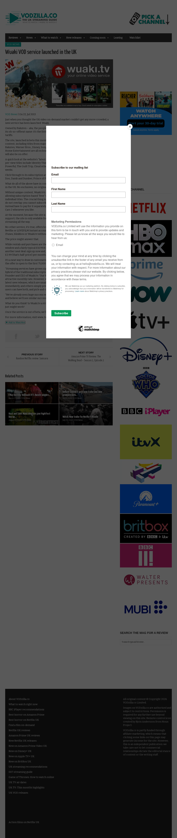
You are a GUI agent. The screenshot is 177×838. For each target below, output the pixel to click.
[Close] (130, 126)
